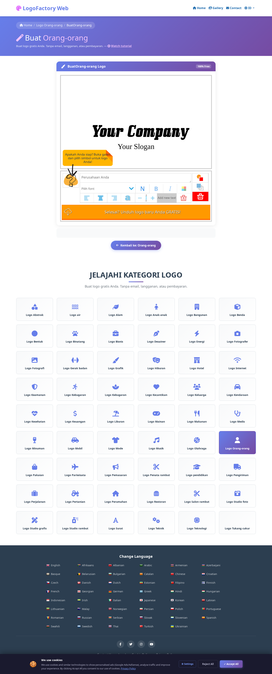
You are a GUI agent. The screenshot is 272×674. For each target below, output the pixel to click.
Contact (235, 8)
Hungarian (213, 591)
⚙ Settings (187, 663)
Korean (179, 600)
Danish (86, 582)
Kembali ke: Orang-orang (138, 245)
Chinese (180, 574)
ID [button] (250, 8)
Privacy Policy (128, 668)
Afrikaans (88, 565)
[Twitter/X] (131, 644)
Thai (115, 626)
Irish (85, 600)
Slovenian (181, 617)
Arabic (148, 565)
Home (201, 8)
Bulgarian (119, 574)
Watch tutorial (121, 46)
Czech (54, 582)
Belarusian (88, 574)
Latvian (210, 600)
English (55, 565)
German (118, 591)
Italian (117, 600)
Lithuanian (57, 609)
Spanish (211, 617)
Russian (87, 617)
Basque (55, 574)
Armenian (181, 565)
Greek (148, 591)
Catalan (149, 574)
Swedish (87, 626)
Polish (179, 609)
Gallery (218, 8)
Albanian (118, 565)
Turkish (148, 626)
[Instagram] (141, 644)
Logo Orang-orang (49, 25)
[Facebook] (120, 644)
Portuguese (213, 609)
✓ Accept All (231, 664)
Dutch (117, 582)
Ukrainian (181, 626)
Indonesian (58, 600)
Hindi (178, 591)
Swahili (55, 626)
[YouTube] (151, 644)
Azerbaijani (213, 565)
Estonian (149, 582)
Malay (85, 609)
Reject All (208, 664)
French (55, 591)
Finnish (210, 582)
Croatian (211, 574)
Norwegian (120, 609)
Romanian (57, 617)
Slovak (148, 617)
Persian (149, 609)
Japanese (149, 600)
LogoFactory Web (44, 8)
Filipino (179, 582)
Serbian (118, 617)
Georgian (88, 591)
